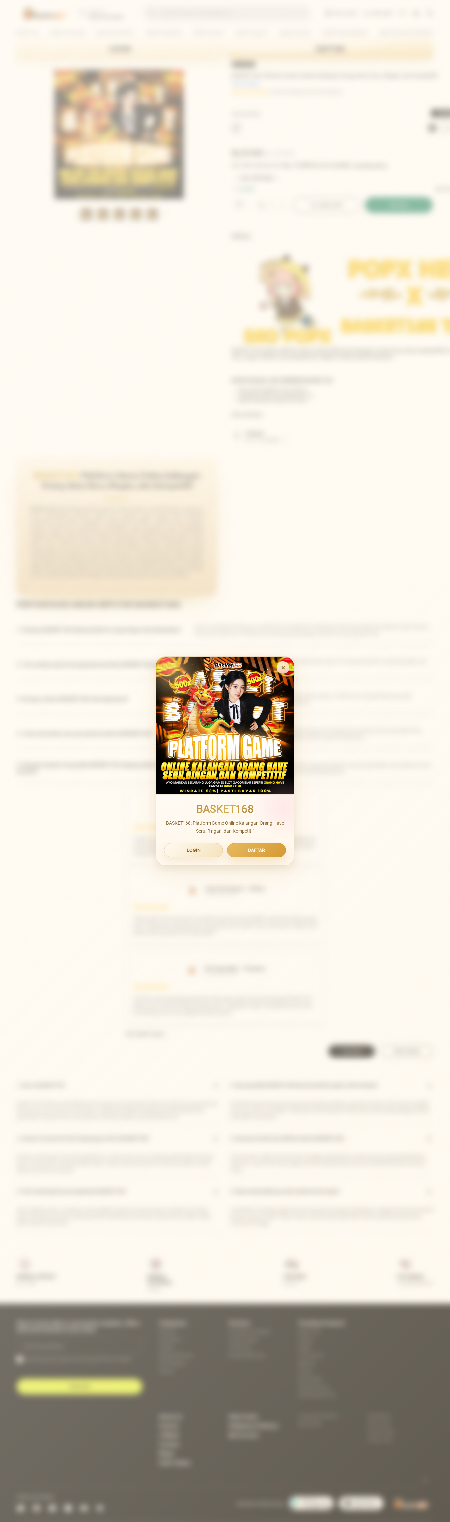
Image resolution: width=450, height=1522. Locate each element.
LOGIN (194, 850)
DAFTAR (256, 850)
